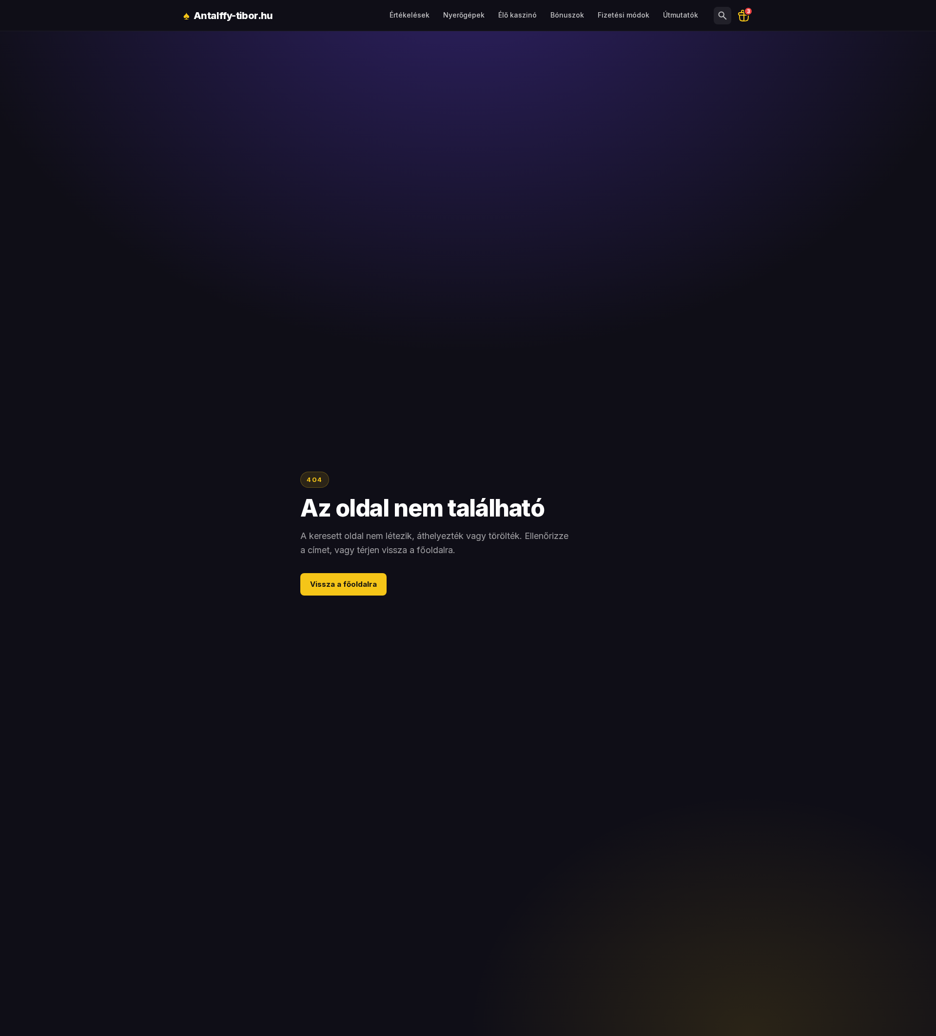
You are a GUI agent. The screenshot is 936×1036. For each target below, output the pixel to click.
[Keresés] (722, 15)
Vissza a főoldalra (343, 584)
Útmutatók (680, 15)
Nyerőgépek (464, 15)
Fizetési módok (623, 15)
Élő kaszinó (517, 15)
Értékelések (409, 15)
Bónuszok (567, 15)
